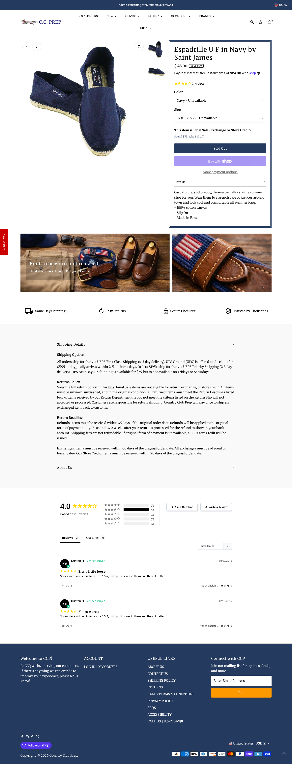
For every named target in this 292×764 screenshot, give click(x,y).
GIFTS (144, 28)
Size (177, 110)
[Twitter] (37, 737)
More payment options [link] (220, 172)
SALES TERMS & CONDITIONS (171, 694)
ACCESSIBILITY (160, 714)
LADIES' (154, 16)
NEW (110, 16)
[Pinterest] (32, 737)
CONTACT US (158, 674)
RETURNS (155, 687)
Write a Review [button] (218, 507)
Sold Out (220, 148)
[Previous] (26, 46)
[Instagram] (27, 737)
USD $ (283, 5)
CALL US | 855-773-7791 (165, 721)
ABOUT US (156, 667)
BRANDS (205, 16)
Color (178, 92)
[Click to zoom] (139, 46)
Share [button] (68, 585)
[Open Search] (252, 22)
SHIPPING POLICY (162, 680)
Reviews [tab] (67, 538)
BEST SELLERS (88, 16)
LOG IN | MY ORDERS (100, 667)
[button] (223, 585)
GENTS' (130, 16)
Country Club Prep (63, 755)
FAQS (152, 708)
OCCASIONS (179, 16)
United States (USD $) (249, 743)
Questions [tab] (92, 538)
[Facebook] (22, 737)
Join (241, 693)
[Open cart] (269, 22)
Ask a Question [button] (184, 507)
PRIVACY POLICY (160, 701)
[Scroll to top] (284, 753)
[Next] (36, 46)
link (111, 387)
